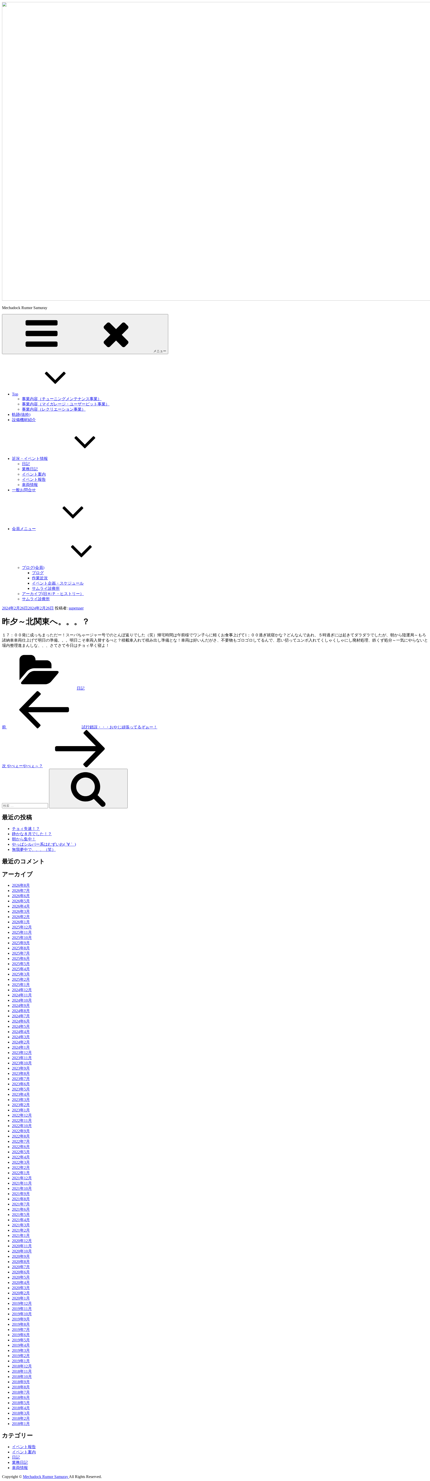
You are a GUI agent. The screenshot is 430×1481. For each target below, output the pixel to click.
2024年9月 (21, 1005)
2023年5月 (21, 1089)
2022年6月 (21, 1147)
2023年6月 (21, 1084)
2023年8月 (21, 1073)
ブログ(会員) (33, 567)
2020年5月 (21, 1277)
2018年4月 (21, 1408)
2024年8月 (21, 1011)
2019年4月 (21, 1345)
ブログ (38, 573)
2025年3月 (21, 974)
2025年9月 (21, 943)
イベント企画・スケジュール (58, 583)
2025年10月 (22, 937)
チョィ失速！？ (26, 828)
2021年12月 (22, 1178)
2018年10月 (22, 1376)
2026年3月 (21, 911)
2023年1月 (21, 1110)
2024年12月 (22, 990)
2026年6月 (21, 896)
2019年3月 (21, 1350)
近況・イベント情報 (30, 458)
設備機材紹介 (24, 420)
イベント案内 (34, 474)
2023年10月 (22, 1063)
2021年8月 (21, 1199)
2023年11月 (22, 1058)
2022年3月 (21, 1162)
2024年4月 (21, 1032)
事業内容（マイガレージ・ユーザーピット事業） (65, 404)
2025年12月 (22, 927)
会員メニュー (24, 529)
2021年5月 (21, 1214)
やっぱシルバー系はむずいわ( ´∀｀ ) (44, 844)
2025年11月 (22, 932)
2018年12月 (22, 1366)
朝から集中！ (24, 839)
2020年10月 (22, 1251)
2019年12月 (22, 1303)
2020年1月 (21, 1298)
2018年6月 (21, 1397)
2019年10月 (22, 1314)
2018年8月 (21, 1387)
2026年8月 (21, 885)
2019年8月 (21, 1324)
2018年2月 (21, 1418)
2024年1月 (21, 1047)
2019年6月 (21, 1335)
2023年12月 (22, 1052)
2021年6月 (21, 1209)
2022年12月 (22, 1115)
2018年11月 (22, 1371)
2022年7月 (21, 1141)
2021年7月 (21, 1204)
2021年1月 (21, 1235)
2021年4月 (21, 1220)
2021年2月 (21, 1230)
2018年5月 (21, 1403)
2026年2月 (21, 917)
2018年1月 (21, 1424)
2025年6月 (21, 958)
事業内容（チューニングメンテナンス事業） (62, 399)
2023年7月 (21, 1079)
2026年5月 (21, 901)
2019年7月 (21, 1329)
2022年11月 (22, 1120)
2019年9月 (21, 1319)
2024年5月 (21, 1026)
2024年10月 (22, 1000)
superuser (76, 608)
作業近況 (40, 578)
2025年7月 (21, 953)
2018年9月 (21, 1382)
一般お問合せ (24, 490)
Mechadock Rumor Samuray (46, 1477)
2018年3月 (21, 1413)
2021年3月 (21, 1225)
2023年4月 (21, 1094)
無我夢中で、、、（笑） (34, 849)
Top (15, 394)
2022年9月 (21, 1131)
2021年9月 (21, 1194)
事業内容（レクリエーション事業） (54, 409)
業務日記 (30, 469)
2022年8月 (21, 1136)
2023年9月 (21, 1068)
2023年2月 (21, 1105)
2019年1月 (21, 1361)
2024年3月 (21, 1037)
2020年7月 (21, 1267)
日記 (26, 464)
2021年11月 (22, 1183)
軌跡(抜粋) (21, 414)
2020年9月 (21, 1256)
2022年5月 (21, 1152)
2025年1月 (21, 985)
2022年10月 (22, 1126)
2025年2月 (21, 979)
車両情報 (30, 485)
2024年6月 (21, 1021)
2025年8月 (21, 948)
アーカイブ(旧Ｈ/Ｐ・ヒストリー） (53, 594)
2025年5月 (21, 964)
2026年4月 (21, 906)
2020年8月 (21, 1262)
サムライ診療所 (46, 588)
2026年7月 (21, 890)
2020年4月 (21, 1282)
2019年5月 (21, 1340)
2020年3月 (21, 1288)
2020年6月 (21, 1272)
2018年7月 (21, 1392)
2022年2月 (21, 1167)
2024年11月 (22, 995)
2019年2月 (21, 1356)
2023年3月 (21, 1099)
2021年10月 (22, 1188)
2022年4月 (21, 1157)
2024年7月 (21, 1016)
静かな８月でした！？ (32, 834)
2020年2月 (21, 1293)
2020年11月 (22, 1246)
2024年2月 (21, 1042)
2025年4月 (21, 969)
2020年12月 (22, 1241)
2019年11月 (22, 1309)
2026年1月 (21, 922)
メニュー (159, 351)
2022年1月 (21, 1173)
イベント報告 (34, 479)
